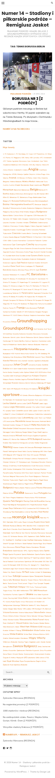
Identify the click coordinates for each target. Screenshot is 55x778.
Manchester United (10, 428)
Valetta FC (32, 605)
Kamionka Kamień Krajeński (38, 369)
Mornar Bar (16, 439)
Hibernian (44, 344)
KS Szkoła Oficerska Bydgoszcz (31, 395)
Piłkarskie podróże (20, 94)
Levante (19, 410)
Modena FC (7, 439)
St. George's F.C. (34, 565)
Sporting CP (28, 558)
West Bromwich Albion (11, 627)
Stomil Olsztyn (16, 572)
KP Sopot (47, 383)
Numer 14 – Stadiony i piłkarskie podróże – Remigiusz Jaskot (28, 19)
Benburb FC (43, 190)
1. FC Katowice (8, 154)
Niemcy (8, 447)
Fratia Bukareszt (31, 308)
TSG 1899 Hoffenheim (21, 590)
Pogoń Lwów (23, 480)
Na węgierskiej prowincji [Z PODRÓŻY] (21, 704)
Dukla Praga (28, 252)
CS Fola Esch (37, 237)
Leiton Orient (40, 407)
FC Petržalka (34, 286)
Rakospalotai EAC (23, 505)
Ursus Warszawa (27, 602)
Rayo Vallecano (15, 508)
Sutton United (35, 572)
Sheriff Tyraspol (8, 543)
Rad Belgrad (11, 505)
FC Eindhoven (21, 279)
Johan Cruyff (21, 364)
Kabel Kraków (22, 369)
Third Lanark (22, 583)
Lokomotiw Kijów (15, 418)
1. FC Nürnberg (19, 154)
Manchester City (43, 425)
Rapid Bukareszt (36, 505)
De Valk (17, 248)
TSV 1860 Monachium (38, 590)
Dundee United (25, 256)
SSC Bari (46, 561)
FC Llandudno (33, 282)
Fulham (41, 307)
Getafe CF (20, 312)
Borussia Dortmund (20, 201)
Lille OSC (46, 411)
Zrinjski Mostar (17, 654)
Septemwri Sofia (33, 536)
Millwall (19, 435)
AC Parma (6, 158)
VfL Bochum (46, 609)
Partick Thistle (46, 473)
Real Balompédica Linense (20, 512)
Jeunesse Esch (8, 365)
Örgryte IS (6, 658)
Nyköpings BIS (38, 451)
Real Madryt (43, 511)
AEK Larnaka (34, 158)
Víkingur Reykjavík (44, 616)
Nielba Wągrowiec (41, 443)
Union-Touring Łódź (10, 598)
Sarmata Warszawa (38, 533)
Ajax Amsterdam (33, 161)
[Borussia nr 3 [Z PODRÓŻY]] (27, 71)
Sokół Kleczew (18, 551)
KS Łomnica (47, 395)
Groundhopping (32, 321)
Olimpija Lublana (30, 458)
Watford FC (11, 623)
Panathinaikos (8, 473)
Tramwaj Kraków (41, 587)
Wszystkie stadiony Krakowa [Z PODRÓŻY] (23, 727)
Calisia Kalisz (18, 215)
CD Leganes (28, 215)
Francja (20, 307)
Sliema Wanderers (32, 547)
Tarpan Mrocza (33, 580)
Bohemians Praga (26, 197)
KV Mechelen (7, 400)
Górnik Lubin (15, 337)
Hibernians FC (8, 349)
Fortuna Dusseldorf (45, 304)
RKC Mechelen (8, 522)
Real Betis (34, 512)
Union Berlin (23, 598)
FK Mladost (40, 297)
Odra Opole (48, 451)
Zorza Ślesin (7, 654)
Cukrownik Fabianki (34, 240)
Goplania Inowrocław (37, 315)
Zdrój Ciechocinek (44, 646)
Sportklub (27, 561)
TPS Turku (30, 587)
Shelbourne (47, 540)
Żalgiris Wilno (41, 661)
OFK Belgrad (7, 455)
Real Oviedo (7, 518)
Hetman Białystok (34, 344)
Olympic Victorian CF (10, 462)
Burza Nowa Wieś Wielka (19, 212)
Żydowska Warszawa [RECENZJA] (19, 698)
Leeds (41, 403)
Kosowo (15, 383)
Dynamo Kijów (16, 259)
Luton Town (38, 418)
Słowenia (24, 580)
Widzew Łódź (36, 626)
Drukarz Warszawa (16, 252)
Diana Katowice (25, 248)
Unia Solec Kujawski (41, 594)
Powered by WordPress (16, 771)
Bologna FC (7, 201)
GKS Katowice (29, 312)
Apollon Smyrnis (29, 174)
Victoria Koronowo (10, 612)
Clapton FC (46, 226)
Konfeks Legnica (21, 379)
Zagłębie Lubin (34, 642)
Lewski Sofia (27, 411)
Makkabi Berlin (45, 421)
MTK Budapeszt (35, 439)
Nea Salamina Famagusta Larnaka (21, 443)
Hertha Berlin (22, 344)
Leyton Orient (38, 411)
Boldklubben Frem (39, 197)
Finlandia (44, 293)
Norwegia (38, 447)
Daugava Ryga (8, 248)
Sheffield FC (10, 540)
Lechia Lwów (21, 403)
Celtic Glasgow (23, 219)
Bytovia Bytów (8, 215)
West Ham (24, 626)
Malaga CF (19, 425)
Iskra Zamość (22, 361)
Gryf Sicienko (38, 329)
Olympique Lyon (24, 462)
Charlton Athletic (22, 223)
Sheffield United (21, 540)
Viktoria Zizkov (13, 616)
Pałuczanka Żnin (22, 476)
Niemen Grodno (18, 447)
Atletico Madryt (28, 181)
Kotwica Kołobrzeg (37, 383)
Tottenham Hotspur (17, 587)
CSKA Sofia (7, 240)
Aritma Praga (40, 174)
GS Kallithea (7, 334)
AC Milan (48, 154)
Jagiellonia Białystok (41, 361)
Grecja (13, 321)
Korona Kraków (33, 379)
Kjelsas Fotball (29, 372)
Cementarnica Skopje (36, 219)
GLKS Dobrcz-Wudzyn (21, 315)
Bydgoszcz (41, 211)
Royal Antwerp (28, 522)
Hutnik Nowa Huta (22, 353)
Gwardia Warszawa (33, 334)
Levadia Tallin (11, 411)
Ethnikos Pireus (23, 270)
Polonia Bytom (19, 488)
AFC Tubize (7, 161)
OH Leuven (35, 455)
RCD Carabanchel (29, 508)
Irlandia (49, 357)
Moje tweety (9, 147)
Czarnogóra (21, 244)
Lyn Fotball (47, 418)
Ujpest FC (21, 594)
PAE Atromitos (27, 469)
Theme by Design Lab (40, 771)
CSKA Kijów (46, 237)
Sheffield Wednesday (34, 540)
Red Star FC (44, 518)
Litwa (13, 414)
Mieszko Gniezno (9, 436)
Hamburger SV (8, 341)
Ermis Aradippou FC (28, 266)
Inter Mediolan (29, 357)
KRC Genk (7, 389)
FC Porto (43, 286)
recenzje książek (26, 517)
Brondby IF (7, 208)
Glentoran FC (8, 315)
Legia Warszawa (17, 407)
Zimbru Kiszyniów (9, 650)
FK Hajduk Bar (29, 297)
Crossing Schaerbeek (39, 233)
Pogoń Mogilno (33, 480)
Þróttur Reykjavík (17, 658)
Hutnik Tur (33, 353)
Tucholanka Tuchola (10, 594)
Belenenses (25, 190)
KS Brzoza (25, 389)
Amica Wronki (8, 170)
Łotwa (42, 658)
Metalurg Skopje (21, 432)
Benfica (6, 193)
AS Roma (28, 178)
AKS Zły (32, 165)
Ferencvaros (27, 293)
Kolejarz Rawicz (9, 379)
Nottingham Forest (15, 451)
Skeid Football (27, 543)
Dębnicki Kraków (34, 263)
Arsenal (12, 177)
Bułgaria (33, 212)
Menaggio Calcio (9, 432)
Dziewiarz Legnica (9, 263)
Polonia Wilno (8, 493)
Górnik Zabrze (38, 337)
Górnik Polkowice (27, 337)
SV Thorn (8, 576)
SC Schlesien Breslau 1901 (17, 536)
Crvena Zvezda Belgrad (11, 237)
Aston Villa (37, 178)
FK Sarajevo (37, 300)
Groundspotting (18, 328)
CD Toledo (13, 219)
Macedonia (20, 421)
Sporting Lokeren (39, 558)
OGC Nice (26, 455)
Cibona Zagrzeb (36, 226)
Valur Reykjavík (42, 605)
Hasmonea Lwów (45, 341)
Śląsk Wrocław (13, 661)
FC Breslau (11, 279)
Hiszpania (20, 349)
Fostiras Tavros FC (9, 308)
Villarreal (22, 616)
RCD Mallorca (41, 508)
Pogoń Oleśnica (18, 484)
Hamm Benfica (19, 341)
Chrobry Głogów (24, 226)
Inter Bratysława (16, 357)
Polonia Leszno (30, 488)
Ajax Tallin (44, 161)
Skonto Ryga (37, 543)
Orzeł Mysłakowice (24, 466)
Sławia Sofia (7, 580)
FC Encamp (30, 279)
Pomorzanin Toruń (31, 493)
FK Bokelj (12, 297)
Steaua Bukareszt (31, 569)
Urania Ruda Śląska (13, 602)
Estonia (14, 270)
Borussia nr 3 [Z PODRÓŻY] (27, 100)
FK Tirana (14, 304)
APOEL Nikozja (17, 174)
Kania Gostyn (8, 372)
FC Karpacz (12, 282)
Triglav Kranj (7, 590)
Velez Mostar (17, 609)
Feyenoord (37, 293)
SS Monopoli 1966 (13, 565)
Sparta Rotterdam (28, 554)
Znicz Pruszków (45, 650)
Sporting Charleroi (16, 558)
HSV (12, 353)
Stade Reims (44, 565)
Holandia (33, 349)
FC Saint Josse (26, 289)
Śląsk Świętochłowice (27, 661)
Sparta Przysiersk (14, 554)
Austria (5, 185)
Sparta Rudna (40, 554)
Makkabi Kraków (9, 425)
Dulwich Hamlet (40, 252)
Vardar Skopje (8, 609)
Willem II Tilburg (15, 630)
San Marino (26, 533)
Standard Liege (8, 569)
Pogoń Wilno (29, 484)
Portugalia (43, 493)
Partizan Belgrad (9, 476)
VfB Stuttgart (37, 609)
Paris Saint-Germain (32, 473)
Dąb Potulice (22, 262)
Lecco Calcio (43, 400)
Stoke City (6, 572)
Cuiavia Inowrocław (19, 240)
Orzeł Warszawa (37, 466)
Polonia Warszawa (44, 487)
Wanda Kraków (13, 620)
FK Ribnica (20, 300)
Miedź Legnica (42, 432)
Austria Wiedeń (14, 185)
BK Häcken (41, 194)
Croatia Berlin (26, 233)
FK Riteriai (28, 300)
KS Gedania (33, 389)
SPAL (26, 551)
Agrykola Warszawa (19, 161)
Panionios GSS (19, 473)
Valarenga (16, 605)
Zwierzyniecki (29, 654)
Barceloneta (25, 185)
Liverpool (20, 414)
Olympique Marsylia (38, 462)
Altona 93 (45, 165)
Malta (33, 424)
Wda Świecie (34, 623)
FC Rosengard (15, 289)
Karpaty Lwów (18, 372)
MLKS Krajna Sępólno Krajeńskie (34, 436)
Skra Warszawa (9, 547)
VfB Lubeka (27, 609)
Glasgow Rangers (41, 312)
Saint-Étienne (16, 533)
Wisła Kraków (16, 634)
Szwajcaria (38, 576)
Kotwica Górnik (24, 383)
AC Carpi (29, 154)
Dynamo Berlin (37, 255)
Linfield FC (7, 414)
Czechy (30, 244)
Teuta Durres (12, 583)
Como (28, 229)
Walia (5, 620)
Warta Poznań (38, 619)
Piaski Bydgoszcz (35, 476)
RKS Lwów (18, 522)
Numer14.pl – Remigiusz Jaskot (23, 734)
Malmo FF (27, 425)
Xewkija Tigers (23, 642)
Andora (25, 170)
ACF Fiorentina (38, 154)
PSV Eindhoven (40, 497)
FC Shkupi (36, 289)
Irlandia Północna (10, 360)
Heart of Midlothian (10, 344)
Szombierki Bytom (27, 576)
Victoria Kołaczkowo (26, 612)
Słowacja (16, 580)
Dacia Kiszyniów (41, 245)
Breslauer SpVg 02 (41, 204)
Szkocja (17, 576)
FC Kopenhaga (22, 282)
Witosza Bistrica (39, 634)
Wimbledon (27, 630)
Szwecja (47, 576)
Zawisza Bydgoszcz (25, 646)
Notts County (27, 451)
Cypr (13, 244)
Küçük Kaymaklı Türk (30, 400)
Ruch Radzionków (25, 529)
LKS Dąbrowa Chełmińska (33, 414)
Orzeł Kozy (13, 466)
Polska (19, 492)
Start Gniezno (19, 569)
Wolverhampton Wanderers (18, 638)
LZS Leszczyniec (9, 421)
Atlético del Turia (41, 181)
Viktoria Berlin (39, 612)
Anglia (33, 169)
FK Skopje (45, 300)
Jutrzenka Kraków (35, 365)
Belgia (34, 189)
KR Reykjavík (16, 389)
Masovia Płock (40, 428)
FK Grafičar (20, 297)
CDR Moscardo (38, 215)
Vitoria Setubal (31, 616)
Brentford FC (28, 204)
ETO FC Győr (34, 270)
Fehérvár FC (16, 293)
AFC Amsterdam (46, 158)
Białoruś (13, 194)
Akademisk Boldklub (10, 165)
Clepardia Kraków (9, 230)
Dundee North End (12, 256)
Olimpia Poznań (18, 458)
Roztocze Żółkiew (16, 526)
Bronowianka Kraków (19, 208)
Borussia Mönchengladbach (38, 201)
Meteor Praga (32, 432)
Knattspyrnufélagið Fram (23, 376)
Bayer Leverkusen (36, 185)
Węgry (32, 638)
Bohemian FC (14, 197)
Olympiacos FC (42, 458)
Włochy (41, 638)
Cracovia (16, 233)
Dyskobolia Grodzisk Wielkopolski (34, 259)
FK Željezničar (33, 304)
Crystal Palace (26, 237)
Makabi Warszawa (32, 421)
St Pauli (25, 572)
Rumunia (36, 529)
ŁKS (25, 657)
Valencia (24, 605)
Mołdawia (23, 439)
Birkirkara (19, 194)
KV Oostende (17, 400)
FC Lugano (43, 282)
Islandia (31, 361)
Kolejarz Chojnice (39, 375)
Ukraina (29, 594)
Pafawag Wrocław (39, 469)
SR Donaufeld (37, 561)
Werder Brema (44, 623)
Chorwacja (14, 226)
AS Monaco (21, 178)
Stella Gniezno (44, 569)
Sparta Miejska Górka (36, 551)
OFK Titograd (17, 455)
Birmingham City (30, 194)
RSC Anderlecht (39, 526)
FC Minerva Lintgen (16, 286)
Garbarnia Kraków (9, 312)
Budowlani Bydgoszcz (35, 208)
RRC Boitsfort (28, 526)
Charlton (12, 223)
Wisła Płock (28, 634)
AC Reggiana (16, 158)
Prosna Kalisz (29, 497)
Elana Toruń (15, 266)
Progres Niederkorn (17, 497)
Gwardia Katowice (19, 334)
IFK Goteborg (42, 353)
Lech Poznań (33, 403)
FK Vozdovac (22, 304)
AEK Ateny (25, 158)
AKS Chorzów (23, 165)
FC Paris (26, 286)
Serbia (42, 536)
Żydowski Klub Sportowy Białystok (15, 665)
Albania (38, 165)
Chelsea (33, 222)
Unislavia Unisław (35, 598)
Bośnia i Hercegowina (13, 204)
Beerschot (17, 190)
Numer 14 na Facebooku (16, 128)
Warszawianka (26, 619)
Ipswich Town (40, 357)
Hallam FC (48, 337)
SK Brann (18, 543)
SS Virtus (24, 565)
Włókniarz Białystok (10, 642)
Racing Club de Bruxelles (34, 501)
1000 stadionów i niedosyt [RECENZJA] (21, 710)
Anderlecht (18, 170)
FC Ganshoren (40, 279)
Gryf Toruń (47, 329)
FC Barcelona (36, 274)
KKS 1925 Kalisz (41, 372)
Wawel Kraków (22, 623)
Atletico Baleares (16, 181)
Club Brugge (20, 230)
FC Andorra (22, 275)
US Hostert (38, 602)
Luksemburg (27, 417)
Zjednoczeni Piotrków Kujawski (28, 650)
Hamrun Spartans (31, 341)
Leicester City (30, 407)
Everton (43, 269)
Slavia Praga (20, 547)
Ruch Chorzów (12, 529)
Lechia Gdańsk (9, 403)
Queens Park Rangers (13, 501)
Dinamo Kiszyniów (38, 248)
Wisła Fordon (39, 630)
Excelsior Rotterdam (10, 275)
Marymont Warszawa (26, 428)
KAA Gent (13, 369)
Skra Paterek (47, 543)
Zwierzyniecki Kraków (42, 654)
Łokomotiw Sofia (33, 658)
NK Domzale (29, 447)
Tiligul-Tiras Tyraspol (35, 583)
